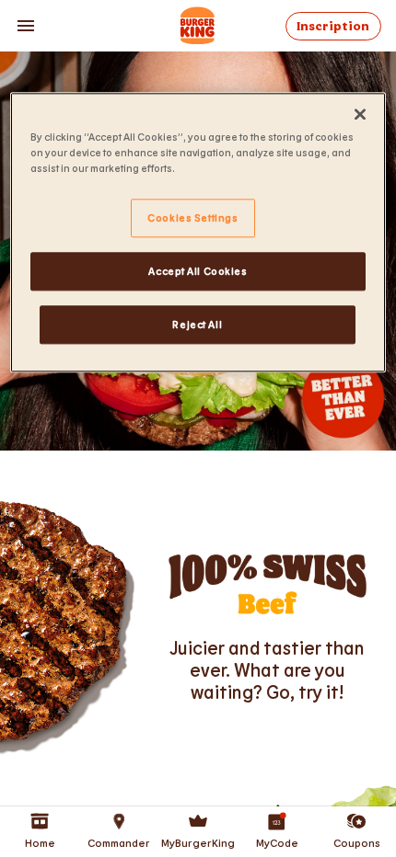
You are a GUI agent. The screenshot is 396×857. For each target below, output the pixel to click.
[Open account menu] (26, 26)
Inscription (333, 26)
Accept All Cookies (197, 271)
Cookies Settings (192, 217)
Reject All (197, 324)
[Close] (360, 114)
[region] (198, 232)
